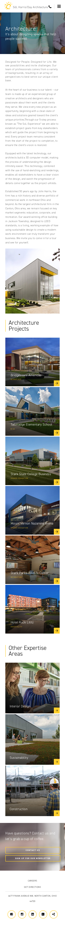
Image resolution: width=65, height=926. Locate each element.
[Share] (54, 914)
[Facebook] (12, 914)
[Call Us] (50, 7)
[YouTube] (43, 914)
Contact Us (33, 850)
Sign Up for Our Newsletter (33, 858)
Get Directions (32, 887)
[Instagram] (22, 914)
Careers (32, 880)
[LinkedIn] (32, 914)
